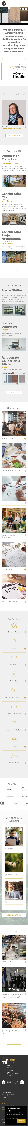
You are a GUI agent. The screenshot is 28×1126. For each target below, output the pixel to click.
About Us (9, 1067)
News (8, 1072)
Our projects (10, 1069)
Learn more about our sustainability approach (14, 915)
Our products (10, 1070)
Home (8, 1065)
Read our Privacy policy (12, 1118)
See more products (14, 392)
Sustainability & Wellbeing (13, 1073)
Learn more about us (14, 135)
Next (24, 59)
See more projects (14, 270)
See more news (14, 1043)
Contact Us (10, 1075)
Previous (3, 59)
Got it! (21, 1121)
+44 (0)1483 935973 (9, 1106)
